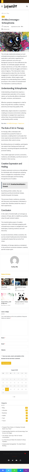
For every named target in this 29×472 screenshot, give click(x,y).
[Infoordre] (10, 6)
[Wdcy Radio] (7, 282)
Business (4, 413)
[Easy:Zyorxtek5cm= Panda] (21, 296)
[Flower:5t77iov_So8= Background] (7, 296)
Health (4, 415)
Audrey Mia (6, 26)
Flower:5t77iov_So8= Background (6, 302)
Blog (8, 13)
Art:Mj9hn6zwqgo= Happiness (15, 123)
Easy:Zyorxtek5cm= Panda (21, 301)
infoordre (14, 456)
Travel (3, 420)
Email (3, 344)
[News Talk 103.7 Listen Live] (21, 282)
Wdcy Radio (4, 287)
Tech (3, 418)
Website (3, 350)
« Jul (14, 396)
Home (4, 13)
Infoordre (4, 410)
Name (3, 337)
